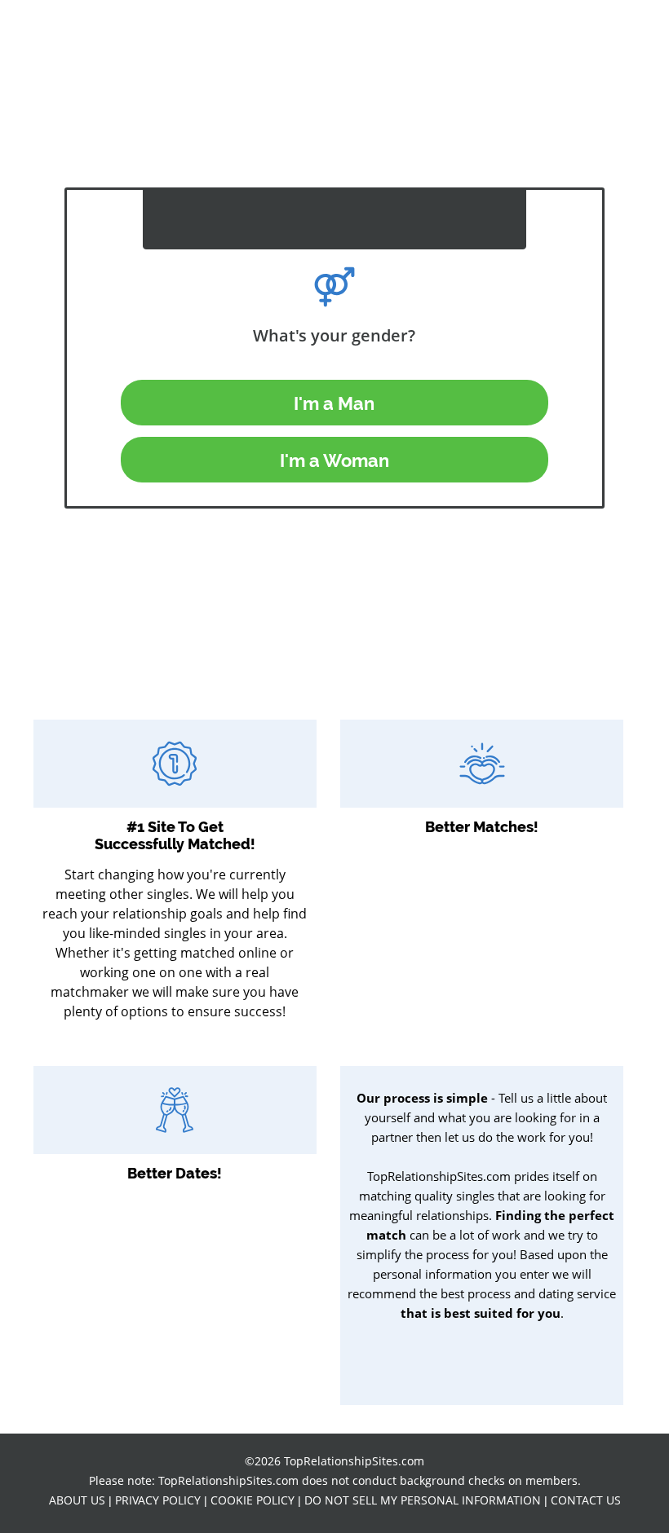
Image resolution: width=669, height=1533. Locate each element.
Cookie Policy (252, 1500)
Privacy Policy (158, 1500)
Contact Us (586, 1500)
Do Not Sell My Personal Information (422, 1500)
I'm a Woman (334, 460)
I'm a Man (334, 403)
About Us (77, 1500)
